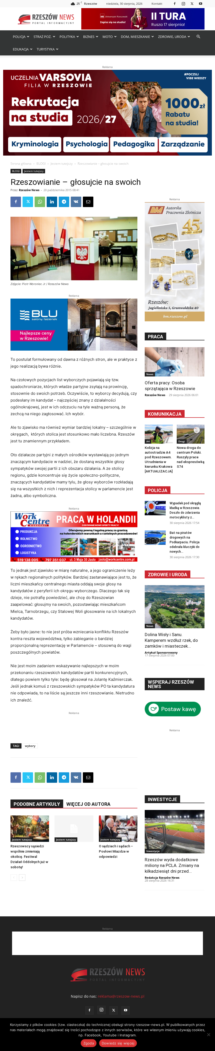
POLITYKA (67, 36)
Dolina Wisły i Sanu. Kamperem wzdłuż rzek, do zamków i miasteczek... (171, 640)
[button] (198, 36)
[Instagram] (183, 3)
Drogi (181, 441)
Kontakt (157, 3)
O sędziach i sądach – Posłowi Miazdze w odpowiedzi (116, 851)
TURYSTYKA (46, 49)
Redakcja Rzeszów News (162, 877)
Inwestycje (153, 851)
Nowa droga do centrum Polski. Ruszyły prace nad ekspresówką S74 (190, 457)
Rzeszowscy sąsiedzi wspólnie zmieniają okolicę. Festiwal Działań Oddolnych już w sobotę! (29, 856)
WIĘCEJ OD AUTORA (88, 804)
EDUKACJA (21, 49)
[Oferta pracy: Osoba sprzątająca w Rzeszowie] (175, 361)
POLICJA (19, 36)
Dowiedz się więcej (118, 1043)
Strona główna (20, 163)
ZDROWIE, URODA (172, 36)
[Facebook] (175, 3)
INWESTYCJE (162, 799)
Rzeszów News (29, 190)
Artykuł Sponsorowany (161, 652)
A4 (148, 441)
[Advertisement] (74, 724)
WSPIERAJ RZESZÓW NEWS (171, 684)
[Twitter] (192, 3)
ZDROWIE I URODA (167, 574)
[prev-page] (13, 877)
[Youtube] (201, 3)
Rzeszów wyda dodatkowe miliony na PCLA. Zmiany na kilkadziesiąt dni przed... (172, 865)
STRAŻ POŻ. (42, 36)
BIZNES (88, 36)
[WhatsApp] (40, 202)
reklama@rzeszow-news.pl (121, 996)
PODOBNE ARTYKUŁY (37, 804)
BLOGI (41, 163)
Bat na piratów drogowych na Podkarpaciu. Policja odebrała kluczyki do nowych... (185, 542)
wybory (30, 746)
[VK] (76, 202)
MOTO (108, 36)
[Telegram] (64, 202)
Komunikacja (164, 414)
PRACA (155, 336)
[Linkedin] (52, 202)
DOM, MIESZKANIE (135, 36)
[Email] (88, 202)
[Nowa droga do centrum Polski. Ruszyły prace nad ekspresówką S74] (191, 434)
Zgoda (88, 1043)
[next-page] (22, 877)
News (149, 374)
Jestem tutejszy (62, 163)
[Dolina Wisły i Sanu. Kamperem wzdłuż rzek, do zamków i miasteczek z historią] (175, 606)
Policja (157, 490)
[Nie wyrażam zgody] (208, 1034)
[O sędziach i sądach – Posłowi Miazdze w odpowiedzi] (118, 828)
